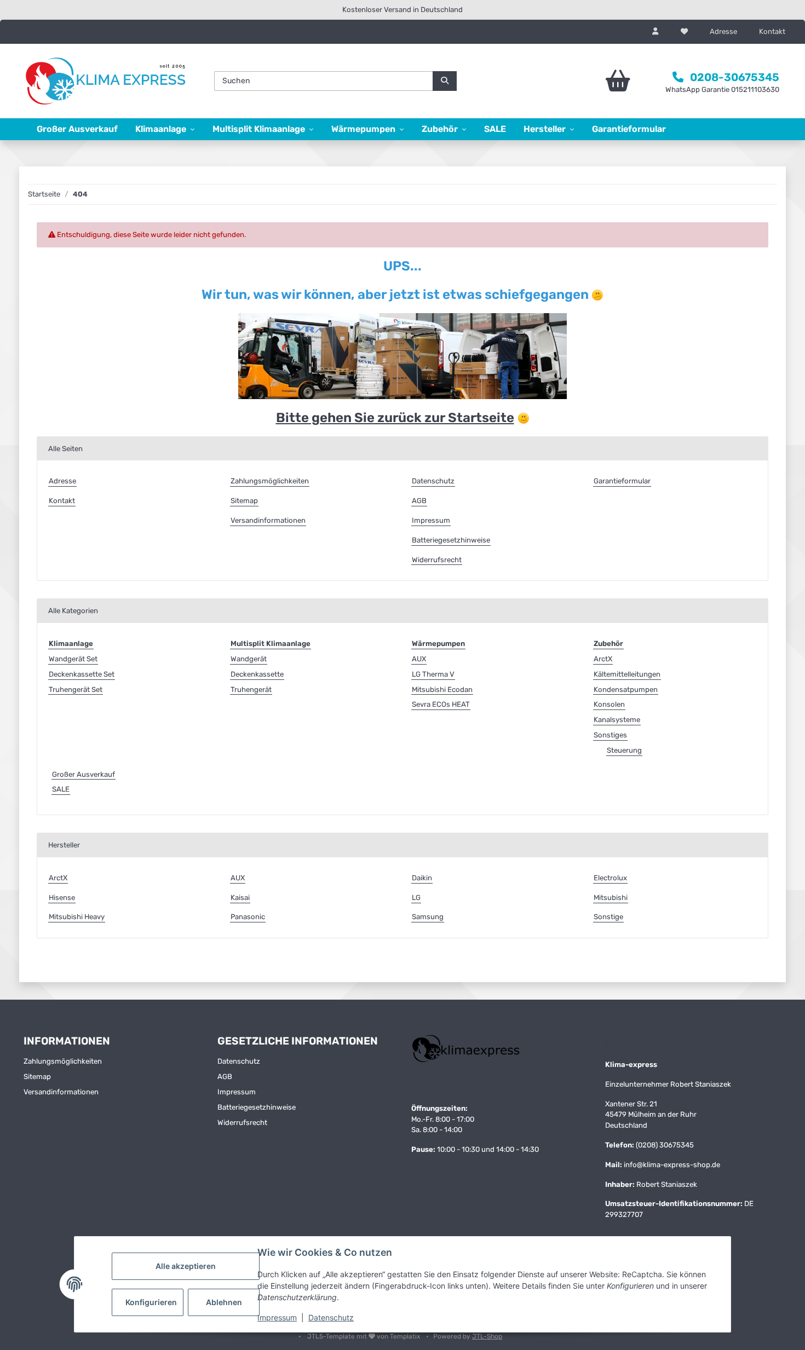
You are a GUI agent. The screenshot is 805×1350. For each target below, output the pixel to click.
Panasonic (248, 917)
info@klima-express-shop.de (672, 1165)
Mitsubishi (611, 897)
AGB (419, 501)
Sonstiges (610, 735)
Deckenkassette (257, 674)
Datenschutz (331, 1317)
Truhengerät (251, 689)
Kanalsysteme (617, 720)
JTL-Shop (487, 1336)
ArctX (603, 659)
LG (416, 897)
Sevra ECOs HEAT (441, 704)
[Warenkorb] (587, 81)
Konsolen (609, 704)
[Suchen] (445, 81)
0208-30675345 (734, 77)
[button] (655, 32)
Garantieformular (629, 129)
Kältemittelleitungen (627, 674)
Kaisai (240, 897)
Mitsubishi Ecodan (442, 689)
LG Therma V (433, 674)
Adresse (723, 31)
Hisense (62, 897)
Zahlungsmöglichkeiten (270, 481)
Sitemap (244, 501)
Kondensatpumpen (626, 689)
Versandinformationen (268, 520)
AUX (419, 659)
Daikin (422, 878)
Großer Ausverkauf (83, 774)
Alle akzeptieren (186, 1266)
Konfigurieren (151, 1302)
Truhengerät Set (75, 689)
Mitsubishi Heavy (77, 917)
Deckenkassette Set (81, 674)
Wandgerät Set (73, 659)
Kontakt (772, 31)
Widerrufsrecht (437, 560)
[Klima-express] (107, 81)
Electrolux (610, 878)
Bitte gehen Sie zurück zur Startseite (395, 417)
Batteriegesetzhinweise (451, 540)
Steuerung (624, 750)
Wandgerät (249, 659)
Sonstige (608, 917)
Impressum (277, 1317)
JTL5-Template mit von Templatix (364, 1336)
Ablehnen (224, 1302)
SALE (61, 789)
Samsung (428, 917)
